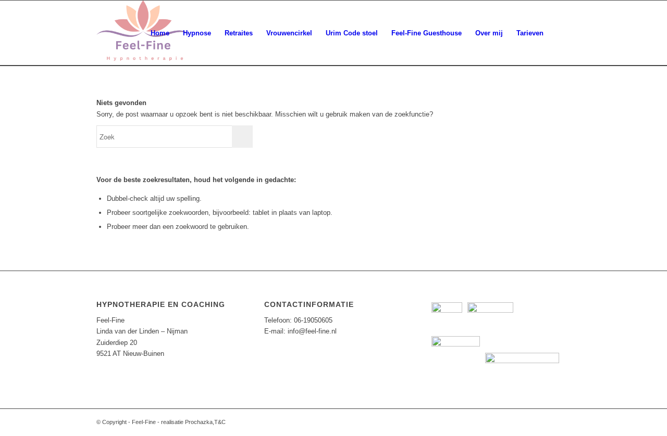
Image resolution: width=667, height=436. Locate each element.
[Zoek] (560, 33)
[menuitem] (160, 33)
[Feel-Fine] (143, 33)
